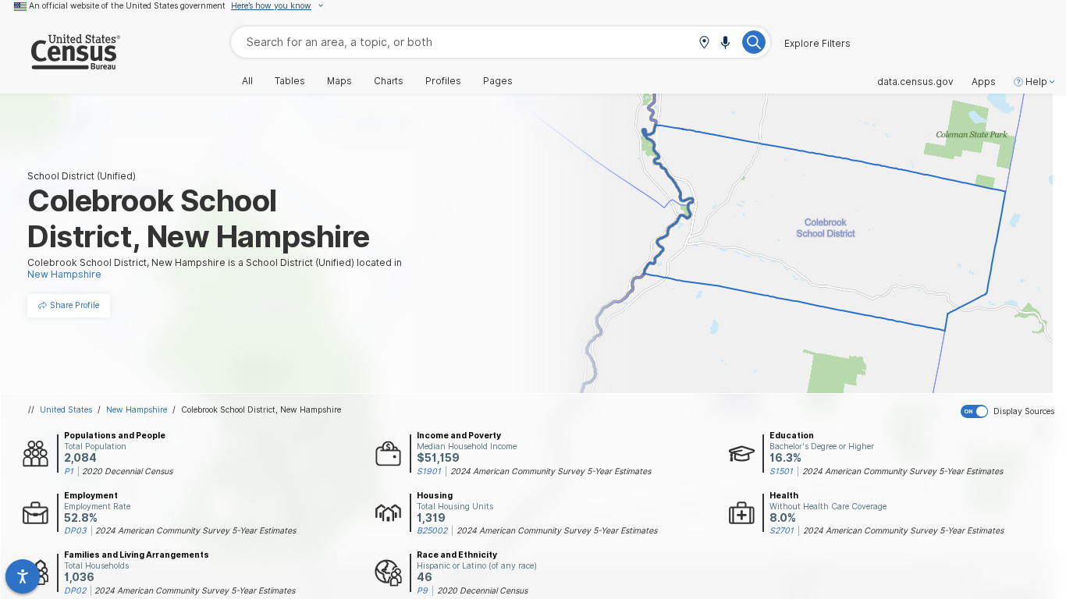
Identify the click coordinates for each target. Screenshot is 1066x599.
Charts (388, 81)
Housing (435, 495)
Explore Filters (817, 43)
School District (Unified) (81, 176)
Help (1036, 81)
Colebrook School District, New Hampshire (261, 409)
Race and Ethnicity (457, 554)
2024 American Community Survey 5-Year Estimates (550, 471)
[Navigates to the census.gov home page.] (60, 63)
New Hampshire (136, 409)
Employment (91, 495)
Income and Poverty (459, 435)
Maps (339, 81)
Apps (984, 81)
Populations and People (114, 435)
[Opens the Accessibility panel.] (22, 576)
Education (791, 435)
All (247, 81)
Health (783, 495)
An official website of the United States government (127, 5)
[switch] (1010, 412)
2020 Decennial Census (127, 471)
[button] (704, 43)
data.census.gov (915, 81)
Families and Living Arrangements (136, 554)
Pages (498, 81)
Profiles (443, 81)
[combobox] (500, 42)
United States (66, 409)
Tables (290, 81)
